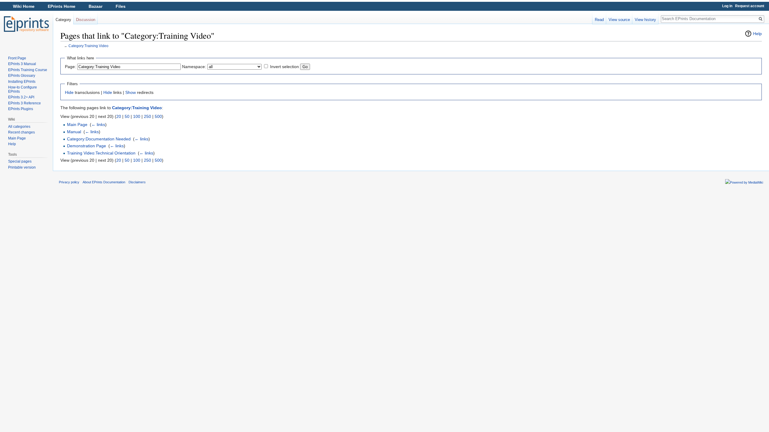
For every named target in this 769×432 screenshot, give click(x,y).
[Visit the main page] (26, 24)
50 (127, 116)
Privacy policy (69, 182)
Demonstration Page (86, 145)
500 (158, 116)
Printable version (22, 167)
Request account (749, 6)
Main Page (77, 124)
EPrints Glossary (21, 76)
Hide (69, 92)
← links (98, 124)
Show (130, 92)
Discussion (85, 19)
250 (147, 116)
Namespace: (194, 66)
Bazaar (95, 6)
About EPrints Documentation (104, 182)
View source (619, 19)
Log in (727, 6)
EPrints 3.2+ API (21, 97)
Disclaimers (137, 182)
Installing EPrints (21, 82)
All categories (19, 126)
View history (645, 19)
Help (757, 33)
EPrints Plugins (20, 109)
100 (136, 116)
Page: (70, 66)
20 (118, 116)
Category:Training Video (88, 46)
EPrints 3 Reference (24, 103)
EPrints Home (61, 6)
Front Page (17, 58)
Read (599, 19)
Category (63, 19)
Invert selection (284, 66)
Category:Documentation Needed (99, 138)
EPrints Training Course (27, 70)
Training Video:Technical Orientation (101, 153)
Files (121, 6)
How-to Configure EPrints (22, 89)
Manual (74, 131)
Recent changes (21, 132)
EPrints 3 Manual (22, 64)
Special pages (20, 161)
